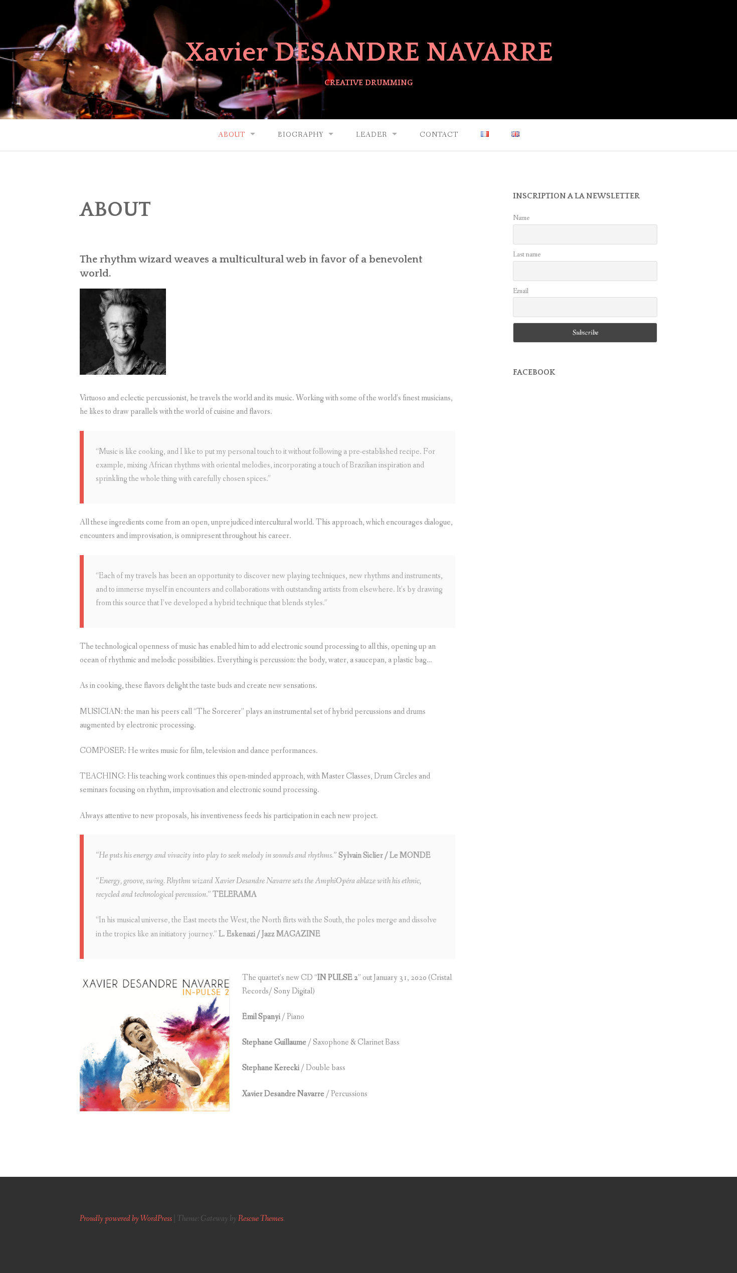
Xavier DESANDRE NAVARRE (369, 53)
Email (520, 291)
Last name (526, 254)
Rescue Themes (260, 1218)
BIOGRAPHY (300, 134)
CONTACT (439, 134)
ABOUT (231, 134)
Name (521, 217)
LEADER (371, 134)
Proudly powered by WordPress (126, 1218)
